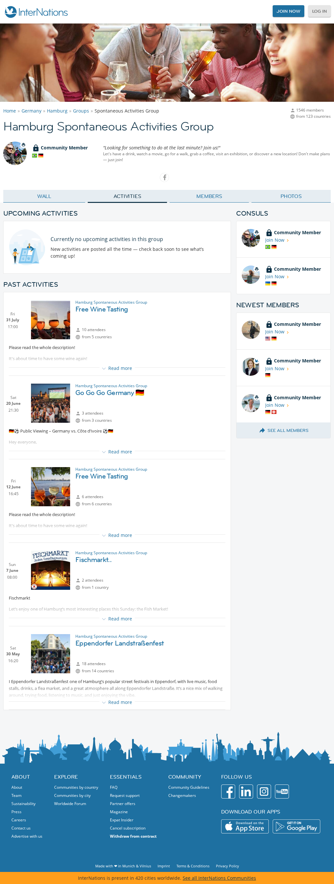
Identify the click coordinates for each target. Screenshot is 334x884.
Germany (31, 111)
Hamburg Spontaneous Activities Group (111, 302)
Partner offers (122, 803)
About (16, 787)
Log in (319, 11)
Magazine (119, 812)
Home (9, 111)
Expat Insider (121, 820)
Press (16, 812)
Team (16, 795)
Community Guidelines (188, 787)
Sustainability (23, 803)
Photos (291, 196)
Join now (288, 11)
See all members (288, 430)
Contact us (21, 828)
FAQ (113, 787)
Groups (81, 111)
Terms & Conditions (192, 865)
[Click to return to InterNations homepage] (36, 11)
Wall (44, 196)
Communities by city (72, 795)
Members (209, 196)
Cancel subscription (127, 828)
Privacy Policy (227, 865)
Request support (125, 795)
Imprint (164, 865)
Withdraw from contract (133, 836)
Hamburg (57, 111)
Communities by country (76, 787)
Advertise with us (26, 836)
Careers (18, 820)
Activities (127, 196)
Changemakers (182, 795)
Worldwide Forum (70, 803)
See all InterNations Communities (219, 878)
